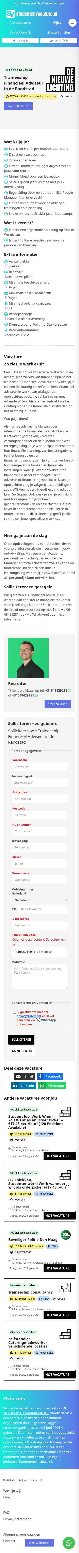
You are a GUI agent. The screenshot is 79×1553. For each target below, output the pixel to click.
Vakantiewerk (20, 32)
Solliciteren (21, 1039)
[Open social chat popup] (69, 1543)
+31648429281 (56, 690)
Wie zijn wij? (12, 1490)
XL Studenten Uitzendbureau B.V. (35, 1410)
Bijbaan (59, 22)
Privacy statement (17, 1519)
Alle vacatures (20, 22)
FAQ (6, 1512)
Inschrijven (61, 40)
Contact (9, 1541)
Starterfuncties (58, 32)
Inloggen (22, 40)
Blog (6, 1497)
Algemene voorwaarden (21, 1534)
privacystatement (29, 1016)
